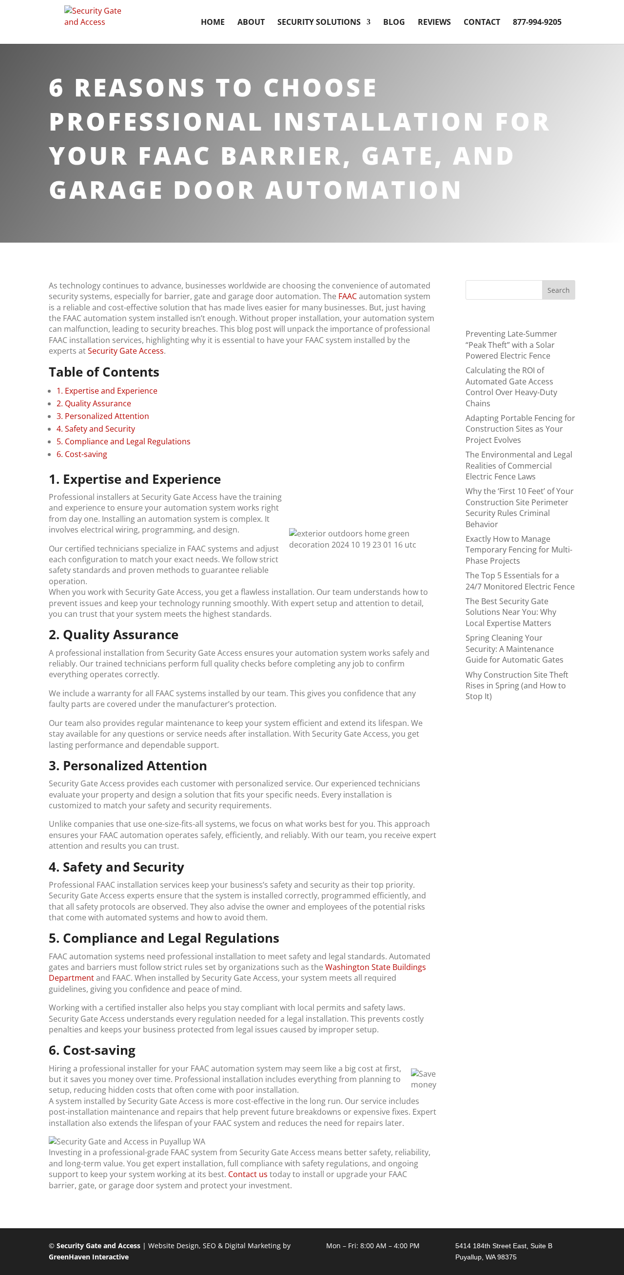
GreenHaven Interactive (89, 1256)
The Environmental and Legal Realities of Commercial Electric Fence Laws (519, 465)
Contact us (248, 1174)
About (251, 23)
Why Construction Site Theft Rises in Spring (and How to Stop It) (517, 685)
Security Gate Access (126, 350)
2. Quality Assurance (94, 403)
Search (558, 290)
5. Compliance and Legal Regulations (124, 441)
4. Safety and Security (96, 428)
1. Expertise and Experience (107, 390)
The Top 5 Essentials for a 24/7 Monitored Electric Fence (520, 580)
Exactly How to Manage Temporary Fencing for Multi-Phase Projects (519, 549)
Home (213, 23)
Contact (482, 23)
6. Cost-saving (82, 454)
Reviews (434, 23)
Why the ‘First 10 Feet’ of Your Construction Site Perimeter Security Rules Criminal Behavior (520, 507)
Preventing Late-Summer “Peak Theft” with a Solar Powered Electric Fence (511, 344)
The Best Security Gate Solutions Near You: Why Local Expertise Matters (511, 612)
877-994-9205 (537, 23)
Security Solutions (319, 23)
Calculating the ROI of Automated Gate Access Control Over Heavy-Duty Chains (511, 386)
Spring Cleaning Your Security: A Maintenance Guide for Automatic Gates (515, 648)
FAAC (347, 296)
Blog (394, 23)
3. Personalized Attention (103, 416)
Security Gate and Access (98, 1245)
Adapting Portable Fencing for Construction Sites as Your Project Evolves (520, 429)
